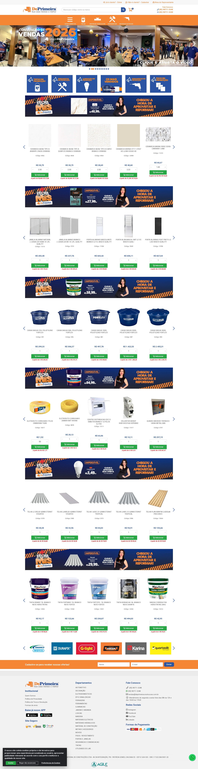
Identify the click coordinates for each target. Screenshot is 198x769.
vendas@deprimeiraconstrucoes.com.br (143, 694)
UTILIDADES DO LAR (83, 749)
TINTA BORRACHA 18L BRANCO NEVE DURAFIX (128, 603)
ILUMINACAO (80, 707)
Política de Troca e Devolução (36, 702)
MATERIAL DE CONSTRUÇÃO (86, 726)
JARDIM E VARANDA (83, 710)
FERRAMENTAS (81, 704)
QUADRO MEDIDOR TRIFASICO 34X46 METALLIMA (158, 422)
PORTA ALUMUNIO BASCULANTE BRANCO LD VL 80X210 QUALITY (99, 241)
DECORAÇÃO (80, 691)
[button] (89, 69)
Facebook (132, 713)
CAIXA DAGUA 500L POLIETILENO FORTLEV (69, 331)
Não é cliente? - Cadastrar (138, 2)
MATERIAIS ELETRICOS (84, 720)
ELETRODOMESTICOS (84, 694)
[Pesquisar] (123, 9)
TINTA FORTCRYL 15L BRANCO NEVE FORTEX (99, 603)
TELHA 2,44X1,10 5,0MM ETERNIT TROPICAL (128, 513)
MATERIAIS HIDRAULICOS (85, 723)
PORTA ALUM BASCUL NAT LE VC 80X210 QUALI (128, 241)
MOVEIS (79, 732)
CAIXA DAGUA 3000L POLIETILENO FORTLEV (158, 331)
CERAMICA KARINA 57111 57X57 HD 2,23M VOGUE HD (128, 150)
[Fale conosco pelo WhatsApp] (192, 757)
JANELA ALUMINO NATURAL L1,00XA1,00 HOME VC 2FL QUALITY (40, 242)
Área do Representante (164, 2)
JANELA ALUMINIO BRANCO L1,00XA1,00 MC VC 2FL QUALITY (69, 241)
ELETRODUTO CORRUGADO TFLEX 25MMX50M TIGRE (40, 422)
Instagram (132, 710)
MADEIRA (79, 716)
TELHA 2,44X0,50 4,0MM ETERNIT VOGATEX (69, 513)
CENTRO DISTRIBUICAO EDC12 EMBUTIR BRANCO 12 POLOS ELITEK (99, 422)
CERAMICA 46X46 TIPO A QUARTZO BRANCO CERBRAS (69, 150)
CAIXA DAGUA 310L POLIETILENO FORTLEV (40, 331)
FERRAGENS (80, 700)
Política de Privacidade (33, 699)
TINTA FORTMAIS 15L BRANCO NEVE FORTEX (69, 603)
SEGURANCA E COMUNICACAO (87, 742)
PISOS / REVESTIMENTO (85, 736)
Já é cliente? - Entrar (114, 2)
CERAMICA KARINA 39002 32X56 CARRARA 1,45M (158, 147)
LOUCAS (79, 713)
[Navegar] (4, 43)
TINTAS (78, 745)
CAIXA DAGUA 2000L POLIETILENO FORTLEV (128, 331)
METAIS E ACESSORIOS (84, 729)
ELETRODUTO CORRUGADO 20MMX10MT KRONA (69, 419)
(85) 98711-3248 (166, 12)
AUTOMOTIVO (81, 688)
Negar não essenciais (27, 763)
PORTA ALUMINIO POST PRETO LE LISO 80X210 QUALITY (158, 241)
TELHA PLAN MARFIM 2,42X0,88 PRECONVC (158, 513)
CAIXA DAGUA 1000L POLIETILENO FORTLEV (99, 331)
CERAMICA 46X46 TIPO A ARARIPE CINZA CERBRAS (40, 150)
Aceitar (11, 763)
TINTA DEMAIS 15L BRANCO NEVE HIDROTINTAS (40, 603)
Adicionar (41, 175)
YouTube (131, 716)
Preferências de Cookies (50, 763)
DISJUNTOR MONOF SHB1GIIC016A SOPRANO (128, 422)
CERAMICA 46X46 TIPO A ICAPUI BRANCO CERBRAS (99, 150)
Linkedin (131, 720)
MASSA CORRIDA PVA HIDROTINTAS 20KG (158, 603)
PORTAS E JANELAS (83, 739)
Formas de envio (31, 705)
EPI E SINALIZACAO (83, 697)
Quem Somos (30, 696)
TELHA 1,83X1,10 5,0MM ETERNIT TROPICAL (99, 513)
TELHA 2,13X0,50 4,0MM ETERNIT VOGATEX (39, 513)
